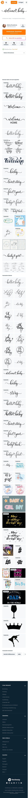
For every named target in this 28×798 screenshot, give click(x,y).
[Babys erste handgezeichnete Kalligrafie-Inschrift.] (13, 202)
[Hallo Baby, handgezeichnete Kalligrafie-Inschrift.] (13, 133)
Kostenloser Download (14, 32)
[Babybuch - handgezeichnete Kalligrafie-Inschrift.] (10, 218)
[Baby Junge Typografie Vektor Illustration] (8, 745)
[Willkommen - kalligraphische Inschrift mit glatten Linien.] (13, 106)
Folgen (22, 26)
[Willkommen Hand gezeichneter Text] (13, 160)
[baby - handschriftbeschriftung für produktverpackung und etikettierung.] (5, 210)
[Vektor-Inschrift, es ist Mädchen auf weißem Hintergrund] (8, 579)
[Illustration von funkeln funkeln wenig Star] (8, 675)
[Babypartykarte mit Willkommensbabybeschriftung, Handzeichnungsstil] (8, 227)
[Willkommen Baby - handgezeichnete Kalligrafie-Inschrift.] (13, 463)
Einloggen (21, 2)
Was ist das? (14, 49)
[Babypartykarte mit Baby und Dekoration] (7, 240)
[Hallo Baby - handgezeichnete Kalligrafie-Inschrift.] (13, 86)
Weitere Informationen (9, 52)
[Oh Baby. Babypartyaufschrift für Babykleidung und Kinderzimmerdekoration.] (8, 324)
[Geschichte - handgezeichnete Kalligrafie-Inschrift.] (13, 483)
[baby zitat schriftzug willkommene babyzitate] (8, 567)
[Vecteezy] (2, 2)
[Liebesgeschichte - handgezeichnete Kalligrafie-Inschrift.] (13, 181)
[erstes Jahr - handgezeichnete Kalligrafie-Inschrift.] (13, 192)
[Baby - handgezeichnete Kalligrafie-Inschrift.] (13, 171)
